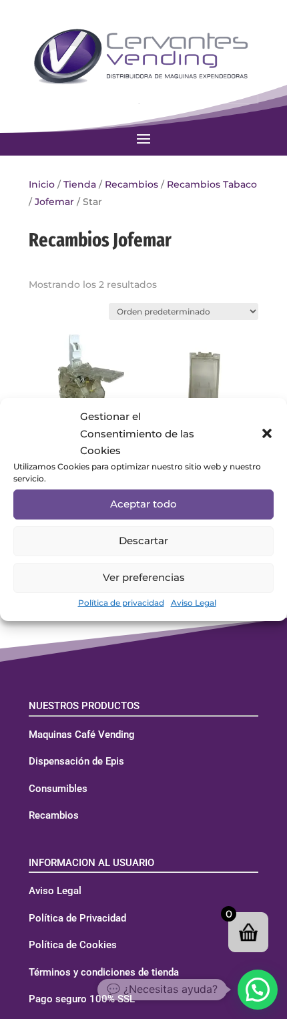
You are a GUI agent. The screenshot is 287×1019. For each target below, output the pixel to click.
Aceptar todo (143, 503)
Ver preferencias (144, 577)
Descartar (143, 540)
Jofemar (54, 201)
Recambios (131, 184)
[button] (267, 433)
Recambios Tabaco (212, 184)
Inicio (42, 184)
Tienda (79, 184)
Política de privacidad (121, 603)
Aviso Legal (193, 603)
